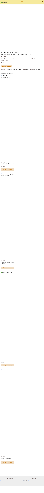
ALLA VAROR (4, 52)
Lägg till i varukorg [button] (7, 169)
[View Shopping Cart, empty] (42, 2)
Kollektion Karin (10, 52)
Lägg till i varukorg (6, 66)
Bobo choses (37, 69)
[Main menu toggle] (22, 2)
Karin (27, 69)
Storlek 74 (17, 52)
